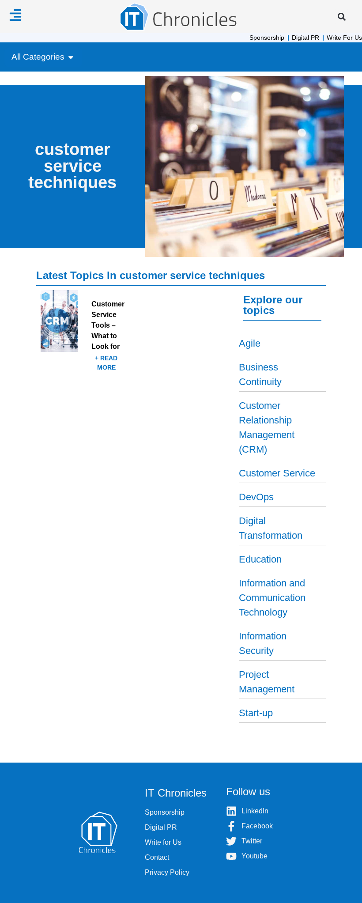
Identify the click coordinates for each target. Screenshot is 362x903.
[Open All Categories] (71, 57)
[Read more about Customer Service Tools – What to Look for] (88, 337)
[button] (341, 16)
